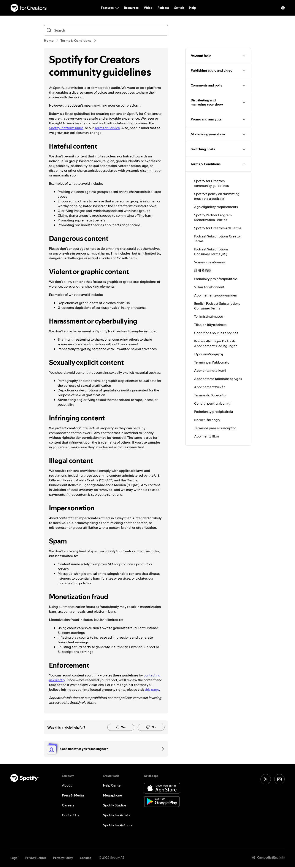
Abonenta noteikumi (210, 370)
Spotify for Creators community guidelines (211, 183)
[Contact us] (162, 749)
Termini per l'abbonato (211, 362)
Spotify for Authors (117, 825)
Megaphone (112, 795)
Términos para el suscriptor (215, 428)
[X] (265, 779)
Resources (131, 8)
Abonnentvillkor (206, 436)
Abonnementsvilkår (209, 387)
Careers (68, 805)
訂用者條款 (202, 270)
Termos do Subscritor (210, 395)
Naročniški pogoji (207, 419)
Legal (14, 858)
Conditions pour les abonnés (216, 332)
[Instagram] (279, 779)
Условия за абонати (209, 262)
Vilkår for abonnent (209, 287)
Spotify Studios (114, 805)
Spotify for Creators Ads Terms (217, 228)
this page (152, 689)
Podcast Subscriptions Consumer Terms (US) (211, 251)
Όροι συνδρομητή (208, 354)
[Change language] (283, 7)
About (67, 785)
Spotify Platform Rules (66, 127)
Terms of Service (107, 127)
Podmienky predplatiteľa (213, 411)
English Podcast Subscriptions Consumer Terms (217, 306)
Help (192, 8)
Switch (179, 8)
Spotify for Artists (116, 815)
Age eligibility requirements (216, 206)
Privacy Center (35, 858)
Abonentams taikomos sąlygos (218, 378)
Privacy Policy (63, 858)
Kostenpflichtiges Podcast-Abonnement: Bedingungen (215, 343)
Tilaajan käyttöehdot (210, 324)
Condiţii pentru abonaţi (212, 403)
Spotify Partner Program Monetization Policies (213, 217)
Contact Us (70, 815)
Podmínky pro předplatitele (215, 278)
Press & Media (73, 795)
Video (148, 8)
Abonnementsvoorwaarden (215, 295)
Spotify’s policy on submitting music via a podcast (216, 196)
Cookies (85, 858)
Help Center (112, 785)
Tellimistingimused (208, 316)
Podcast (163, 8)
